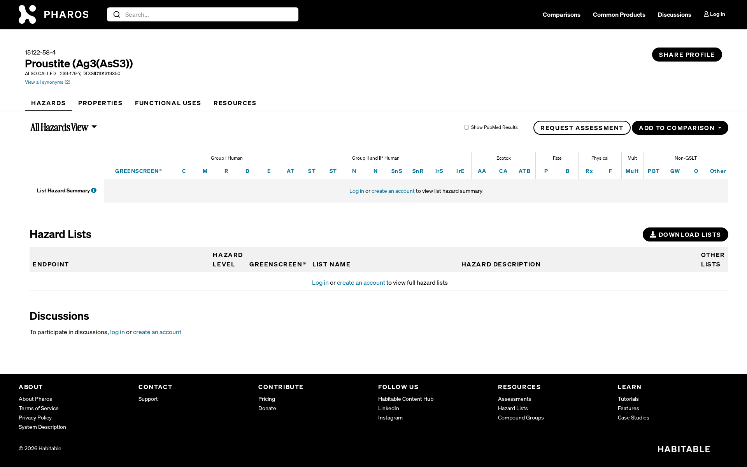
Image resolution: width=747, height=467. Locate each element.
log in (117, 332)
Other (718, 170)
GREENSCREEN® (138, 170)
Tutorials (628, 398)
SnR (418, 170)
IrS (439, 170)
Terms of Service (39, 408)
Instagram (390, 417)
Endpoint (51, 264)
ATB (525, 170)
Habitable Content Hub (405, 398)
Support (148, 398)
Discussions (674, 14)
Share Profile (687, 54)
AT (291, 170)
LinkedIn (388, 408)
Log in (356, 190)
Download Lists (689, 234)
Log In (717, 14)
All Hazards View (59, 127)
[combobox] (203, 14)
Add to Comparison (678, 127)
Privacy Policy (35, 417)
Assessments (514, 398)
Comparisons (561, 14)
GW (675, 170)
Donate (267, 408)
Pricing (266, 398)
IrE (460, 170)
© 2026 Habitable (40, 448)
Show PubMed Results (494, 127)
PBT (654, 170)
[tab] (48, 103)
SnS (396, 170)
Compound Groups (521, 417)
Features (628, 408)
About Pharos (35, 398)
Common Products (619, 14)
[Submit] (116, 14)
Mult (632, 170)
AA (482, 170)
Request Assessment (582, 127)
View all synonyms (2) (47, 82)
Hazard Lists (513, 408)
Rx (589, 170)
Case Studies (633, 417)
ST (312, 170)
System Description (42, 426)
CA (503, 170)
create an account (393, 190)
